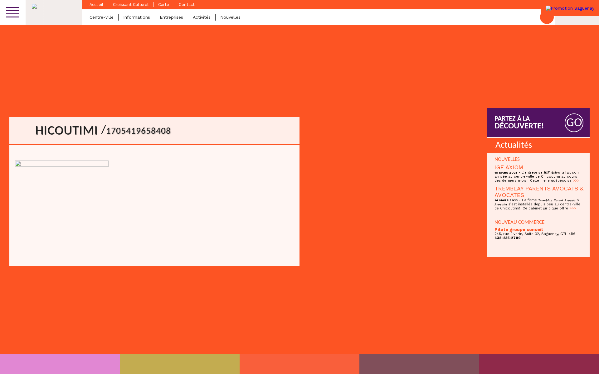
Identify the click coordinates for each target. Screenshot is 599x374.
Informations (136, 17)
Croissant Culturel (131, 4)
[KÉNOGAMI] (299, 364)
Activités (202, 17)
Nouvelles (230, 17)
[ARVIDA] (539, 364)
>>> (576, 181)
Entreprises (171, 17)
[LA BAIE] (419, 364)
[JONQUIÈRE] (180, 364)
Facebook (547, 17)
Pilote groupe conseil (518, 229)
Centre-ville (102, 17)
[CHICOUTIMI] (60, 364)
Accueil (96, 4)
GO (574, 123)
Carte (163, 4)
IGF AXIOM (508, 167)
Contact (187, 4)
